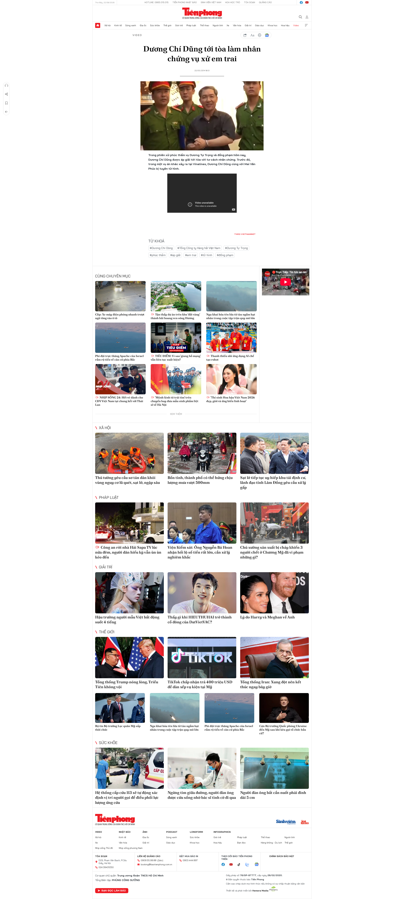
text (252, 35)
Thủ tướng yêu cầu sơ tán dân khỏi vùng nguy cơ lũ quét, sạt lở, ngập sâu (127, 480)
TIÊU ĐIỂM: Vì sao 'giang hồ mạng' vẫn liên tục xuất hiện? (176, 357)
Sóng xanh (130, 25)
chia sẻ (245, 35)
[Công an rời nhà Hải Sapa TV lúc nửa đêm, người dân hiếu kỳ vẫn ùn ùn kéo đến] (129, 523)
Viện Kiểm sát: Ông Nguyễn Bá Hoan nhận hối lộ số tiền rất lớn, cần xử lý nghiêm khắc (200, 552)
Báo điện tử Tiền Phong (202, 13)
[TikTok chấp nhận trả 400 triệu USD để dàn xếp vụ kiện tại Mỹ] (202, 657)
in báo (259, 35)
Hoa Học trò (232, 2)
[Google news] (258, 864)
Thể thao (204, 25)
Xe (228, 25)
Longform (196, 832)
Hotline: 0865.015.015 (157, 2)
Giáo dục (259, 25)
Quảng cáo (265, 2)
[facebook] (301, 2)
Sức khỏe (155, 25)
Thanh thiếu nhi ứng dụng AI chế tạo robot (230, 357)
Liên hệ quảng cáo (148, 856)
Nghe (6, 85)
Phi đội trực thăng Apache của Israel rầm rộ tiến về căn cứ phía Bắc (119, 357)
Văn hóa (237, 25)
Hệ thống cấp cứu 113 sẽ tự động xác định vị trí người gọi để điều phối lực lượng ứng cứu (127, 797)
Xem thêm (306, 25)
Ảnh (145, 832)
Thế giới (167, 25)
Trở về (6, 112)
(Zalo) (160, 860)
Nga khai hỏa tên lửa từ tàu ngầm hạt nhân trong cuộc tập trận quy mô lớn (230, 316)
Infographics (222, 832)
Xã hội (107, 25)
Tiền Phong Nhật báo (184, 2)
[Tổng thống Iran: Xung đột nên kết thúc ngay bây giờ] (274, 657)
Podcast (171, 832)
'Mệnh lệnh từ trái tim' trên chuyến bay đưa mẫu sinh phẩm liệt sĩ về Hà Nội (174, 401)
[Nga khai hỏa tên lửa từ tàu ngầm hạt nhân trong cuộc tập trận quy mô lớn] (231, 296)
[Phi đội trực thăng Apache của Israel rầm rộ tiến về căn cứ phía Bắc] (120, 338)
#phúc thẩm (158, 255)
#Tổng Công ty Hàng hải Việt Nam (198, 248)
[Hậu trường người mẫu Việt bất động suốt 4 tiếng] (129, 592)
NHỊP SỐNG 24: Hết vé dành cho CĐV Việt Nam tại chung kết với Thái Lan (119, 401)
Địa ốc (143, 25)
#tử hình (206, 255)
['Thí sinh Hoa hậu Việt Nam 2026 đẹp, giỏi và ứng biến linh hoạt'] (231, 379)
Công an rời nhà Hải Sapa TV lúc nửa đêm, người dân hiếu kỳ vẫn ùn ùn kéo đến (128, 552)
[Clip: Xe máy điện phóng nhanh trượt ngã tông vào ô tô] (120, 296)
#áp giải (175, 255)
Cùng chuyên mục (113, 276)
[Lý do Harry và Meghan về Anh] (274, 592)
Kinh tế (118, 25)
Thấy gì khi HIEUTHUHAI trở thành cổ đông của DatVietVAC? (200, 619)
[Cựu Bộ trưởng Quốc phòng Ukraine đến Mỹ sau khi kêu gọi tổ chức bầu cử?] (284, 708)
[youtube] (307, 2)
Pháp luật (191, 25)
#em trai (190, 255)
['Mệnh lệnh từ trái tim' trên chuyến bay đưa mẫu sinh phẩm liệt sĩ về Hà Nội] (176, 379)
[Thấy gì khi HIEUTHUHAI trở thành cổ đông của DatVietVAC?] (202, 592)
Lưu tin (6, 103)
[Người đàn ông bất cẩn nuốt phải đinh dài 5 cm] (274, 768)
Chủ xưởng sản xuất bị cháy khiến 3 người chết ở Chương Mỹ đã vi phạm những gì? (271, 552)
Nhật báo (125, 832)
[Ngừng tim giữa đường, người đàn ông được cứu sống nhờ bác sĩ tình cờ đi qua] (202, 768)
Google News (267, 35)
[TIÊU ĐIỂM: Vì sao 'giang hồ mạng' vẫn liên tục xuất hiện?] (176, 338)
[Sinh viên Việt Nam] (286, 822)
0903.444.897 (190, 860)
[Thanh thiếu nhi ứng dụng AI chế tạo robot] (231, 338)
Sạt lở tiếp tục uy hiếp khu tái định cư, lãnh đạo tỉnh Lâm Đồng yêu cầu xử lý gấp (273, 482)
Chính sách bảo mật (281, 856)
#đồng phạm (225, 255)
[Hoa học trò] (305, 822)
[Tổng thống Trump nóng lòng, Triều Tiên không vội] (129, 657)
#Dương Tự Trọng (236, 248)
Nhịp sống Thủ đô (104, 848)
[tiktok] (240, 864)
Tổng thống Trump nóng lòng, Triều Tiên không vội (126, 684)
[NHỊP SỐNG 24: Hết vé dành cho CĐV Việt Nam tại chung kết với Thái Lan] (120, 379)
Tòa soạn (249, 2)
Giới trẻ (179, 25)
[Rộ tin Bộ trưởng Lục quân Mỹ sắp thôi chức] (120, 708)
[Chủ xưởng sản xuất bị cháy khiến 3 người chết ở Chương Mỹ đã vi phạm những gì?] (274, 523)
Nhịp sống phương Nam (131, 848)
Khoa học (272, 25)
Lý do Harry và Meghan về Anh (267, 617)
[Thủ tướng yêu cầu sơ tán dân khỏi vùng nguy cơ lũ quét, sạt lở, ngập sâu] (129, 453)
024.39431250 (106, 867)
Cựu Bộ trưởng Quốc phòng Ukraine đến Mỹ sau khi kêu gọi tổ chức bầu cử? (283, 729)
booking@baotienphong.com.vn (156, 864)
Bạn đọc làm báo (113, 890)
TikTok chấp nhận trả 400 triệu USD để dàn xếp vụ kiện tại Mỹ (200, 684)
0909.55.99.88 (148, 860)
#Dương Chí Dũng (161, 248)
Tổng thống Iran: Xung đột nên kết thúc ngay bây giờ (270, 684)
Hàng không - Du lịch (271, 842)
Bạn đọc (241, 842)
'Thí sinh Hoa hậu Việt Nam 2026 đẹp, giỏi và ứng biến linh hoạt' (230, 399)
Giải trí (248, 25)
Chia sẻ (6, 94)
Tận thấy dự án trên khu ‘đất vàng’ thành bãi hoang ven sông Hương (175, 316)
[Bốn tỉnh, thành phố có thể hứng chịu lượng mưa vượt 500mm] (202, 453)
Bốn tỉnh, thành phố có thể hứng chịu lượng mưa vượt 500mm (200, 480)
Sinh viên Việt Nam (211, 2)
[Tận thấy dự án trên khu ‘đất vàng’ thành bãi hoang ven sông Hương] (176, 296)
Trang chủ (97, 25)
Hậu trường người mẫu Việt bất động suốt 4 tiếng (127, 619)
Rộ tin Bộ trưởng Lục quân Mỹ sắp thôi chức (118, 727)
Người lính (218, 25)
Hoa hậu (285, 25)
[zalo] (249, 864)
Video (296, 25)
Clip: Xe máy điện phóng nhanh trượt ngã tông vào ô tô (119, 316)
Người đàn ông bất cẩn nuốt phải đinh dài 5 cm (273, 795)
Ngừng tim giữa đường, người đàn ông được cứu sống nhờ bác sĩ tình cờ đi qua (202, 795)
